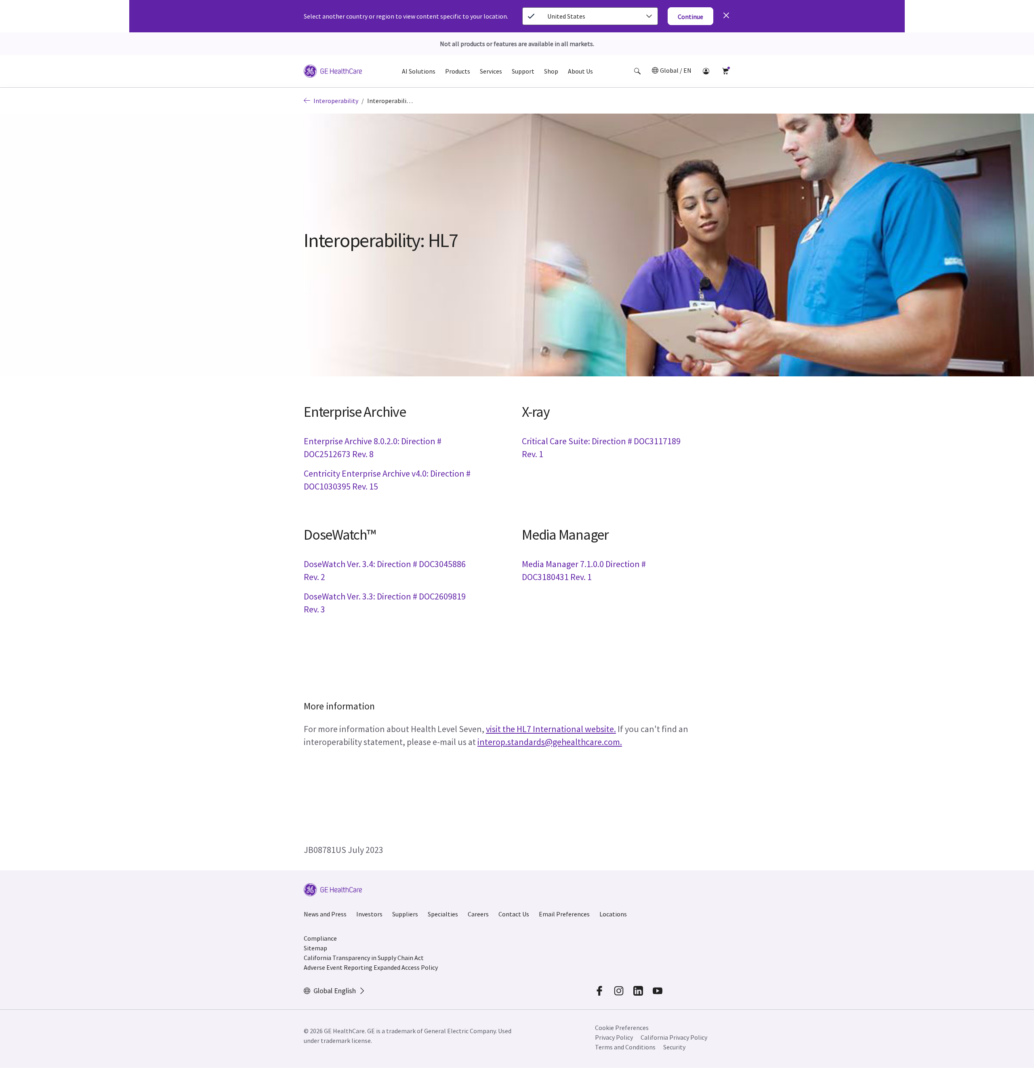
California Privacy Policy (674, 1037)
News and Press (325, 914)
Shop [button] (551, 71)
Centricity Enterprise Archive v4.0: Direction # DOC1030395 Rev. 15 (387, 480)
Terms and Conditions (625, 1047)
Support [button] (523, 71)
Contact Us (513, 914)
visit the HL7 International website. (551, 729)
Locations (613, 914)
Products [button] (457, 71)
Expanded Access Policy (406, 967)
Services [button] (491, 71)
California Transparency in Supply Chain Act (364, 958)
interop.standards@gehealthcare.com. (549, 741)
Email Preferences (564, 914)
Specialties (443, 914)
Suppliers (405, 914)
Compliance (320, 938)
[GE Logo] (333, 72)
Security (674, 1047)
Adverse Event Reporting (338, 967)
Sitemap (315, 948)
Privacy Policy (614, 1037)
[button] (637, 71)
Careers (478, 914)
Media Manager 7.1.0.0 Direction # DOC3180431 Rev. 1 (584, 570)
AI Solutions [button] (418, 71)
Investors (369, 914)
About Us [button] (580, 71)
